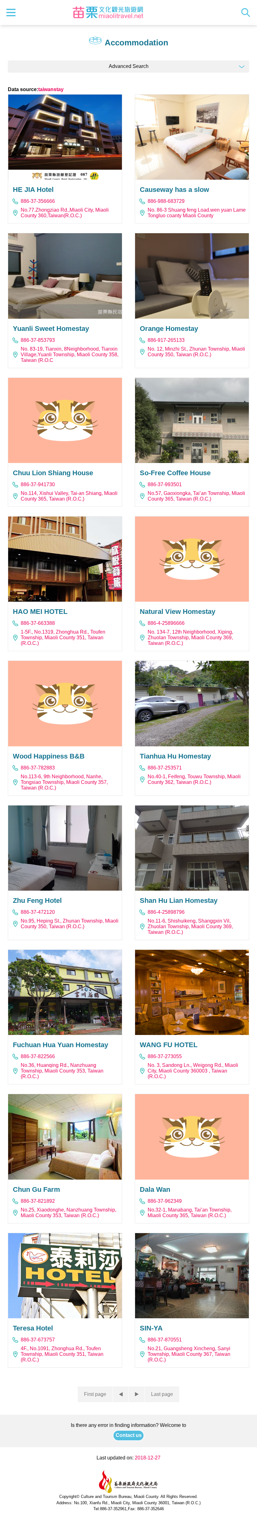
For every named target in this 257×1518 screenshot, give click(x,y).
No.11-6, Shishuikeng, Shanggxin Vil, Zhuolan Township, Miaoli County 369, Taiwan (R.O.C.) (190, 926)
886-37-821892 (38, 1201)
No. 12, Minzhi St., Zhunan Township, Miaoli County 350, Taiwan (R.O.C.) (196, 351)
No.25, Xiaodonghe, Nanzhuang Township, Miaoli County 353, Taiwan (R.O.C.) (68, 1212)
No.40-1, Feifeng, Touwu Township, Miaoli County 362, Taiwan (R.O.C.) (194, 779)
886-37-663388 (38, 623)
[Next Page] (136, 1394)
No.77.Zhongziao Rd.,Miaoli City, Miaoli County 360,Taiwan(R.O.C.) (65, 212)
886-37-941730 (38, 484)
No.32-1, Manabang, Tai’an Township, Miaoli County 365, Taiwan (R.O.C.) (190, 1212)
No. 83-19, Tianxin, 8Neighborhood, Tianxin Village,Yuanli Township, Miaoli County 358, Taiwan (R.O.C (69, 354)
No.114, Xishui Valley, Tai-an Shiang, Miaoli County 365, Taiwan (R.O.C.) (69, 496)
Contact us (129, 1435)
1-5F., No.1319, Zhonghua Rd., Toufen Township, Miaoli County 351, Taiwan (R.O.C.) (63, 637)
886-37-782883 (38, 767)
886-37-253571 (165, 767)
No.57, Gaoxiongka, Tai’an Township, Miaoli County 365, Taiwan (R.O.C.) (196, 496)
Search (247, 12)
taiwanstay (51, 89)
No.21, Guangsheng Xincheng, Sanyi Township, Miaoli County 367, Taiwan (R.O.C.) (189, 1354)
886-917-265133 (166, 340)
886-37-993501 (165, 484)
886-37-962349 (165, 1201)
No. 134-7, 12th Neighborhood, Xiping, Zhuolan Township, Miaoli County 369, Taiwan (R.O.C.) (190, 637)
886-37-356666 (38, 201)
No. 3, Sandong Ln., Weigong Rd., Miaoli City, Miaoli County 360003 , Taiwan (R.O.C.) (193, 1071)
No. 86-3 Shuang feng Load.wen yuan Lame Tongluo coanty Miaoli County (197, 212)
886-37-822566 (38, 1056)
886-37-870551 (165, 1339)
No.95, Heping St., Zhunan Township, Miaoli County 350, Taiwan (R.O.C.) (69, 923)
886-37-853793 (38, 340)
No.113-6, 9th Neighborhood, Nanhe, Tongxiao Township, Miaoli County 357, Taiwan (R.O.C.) (64, 782)
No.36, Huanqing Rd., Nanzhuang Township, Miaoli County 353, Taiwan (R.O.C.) (62, 1071)
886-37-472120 (38, 912)
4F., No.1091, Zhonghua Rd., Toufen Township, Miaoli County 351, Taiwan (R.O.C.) (62, 1354)
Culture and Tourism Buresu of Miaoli (108, 12)
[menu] (12, 12)
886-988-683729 (166, 201)
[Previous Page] (120, 1394)
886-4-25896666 (166, 623)
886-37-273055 (165, 1056)
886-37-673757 (38, 1339)
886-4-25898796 (166, 912)
